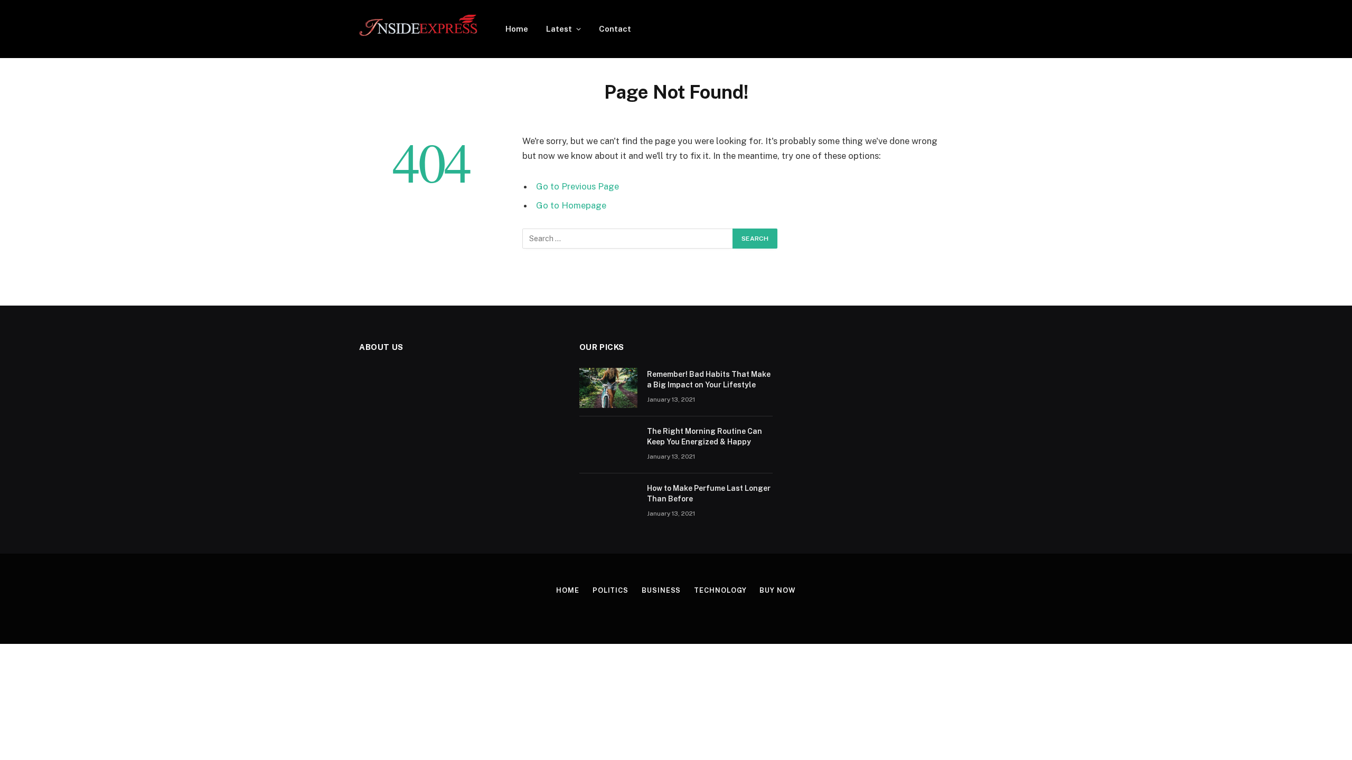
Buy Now (777, 590)
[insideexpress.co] (418, 29)
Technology (720, 590)
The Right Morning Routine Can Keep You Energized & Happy (704, 436)
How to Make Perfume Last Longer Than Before (709, 493)
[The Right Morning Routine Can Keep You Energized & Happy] (608, 445)
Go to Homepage (571, 205)
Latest (559, 28)
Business (661, 590)
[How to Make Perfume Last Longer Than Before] (608, 502)
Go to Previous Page (577, 186)
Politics (610, 590)
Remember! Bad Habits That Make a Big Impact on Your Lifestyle (709, 379)
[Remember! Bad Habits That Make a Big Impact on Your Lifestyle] (608, 388)
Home (516, 28)
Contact (615, 28)
